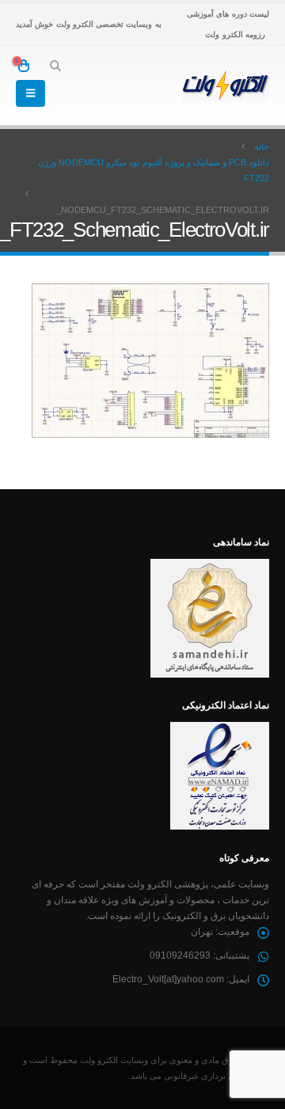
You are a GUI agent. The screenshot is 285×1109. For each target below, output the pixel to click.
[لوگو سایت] (225, 85)
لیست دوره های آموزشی (228, 13)
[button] (55, 66)
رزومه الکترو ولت (235, 34)
